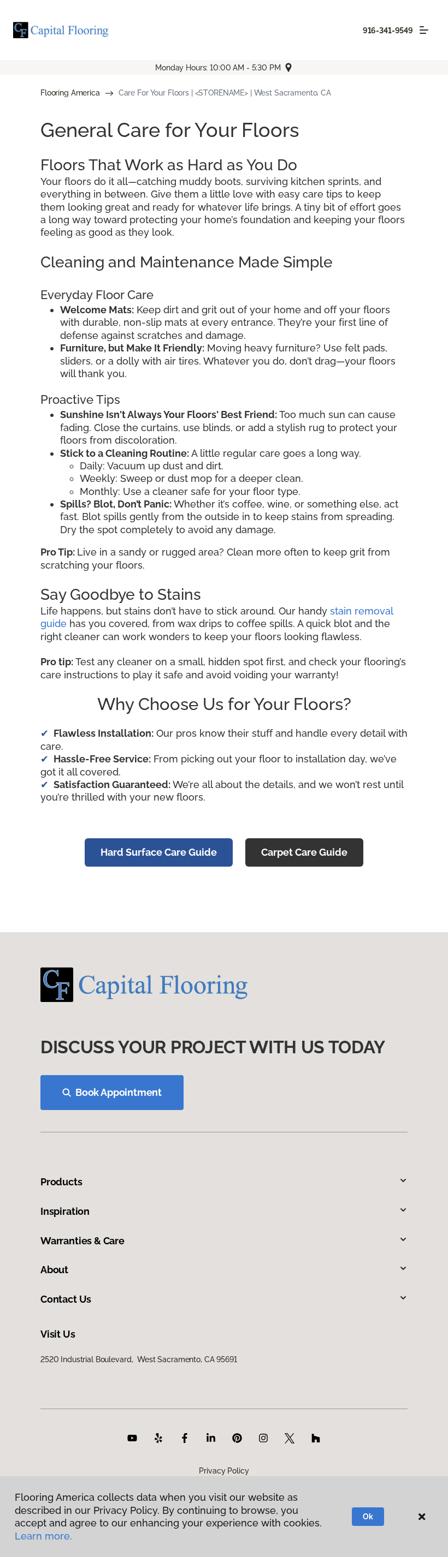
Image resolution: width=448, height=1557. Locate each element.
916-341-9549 (388, 30)
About (54, 1269)
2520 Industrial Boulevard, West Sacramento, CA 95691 (138, 1359)
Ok (368, 1516)
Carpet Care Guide (304, 852)
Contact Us (65, 1299)
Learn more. (43, 1536)
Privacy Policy (224, 1470)
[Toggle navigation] (424, 30)
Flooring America (70, 92)
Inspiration (65, 1211)
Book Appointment (118, 1092)
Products (61, 1182)
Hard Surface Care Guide (159, 852)
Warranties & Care (82, 1240)
